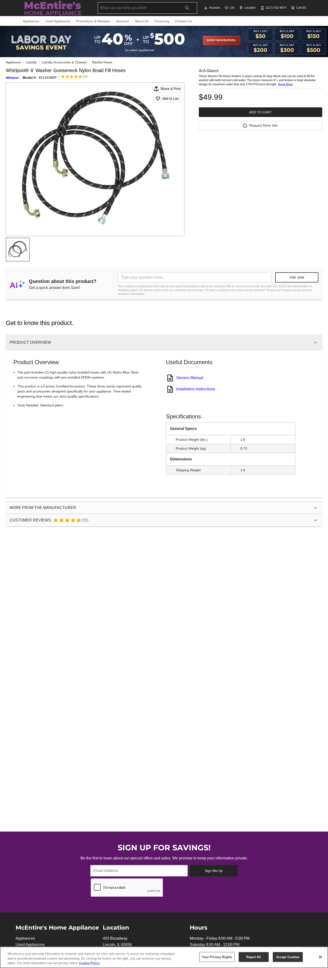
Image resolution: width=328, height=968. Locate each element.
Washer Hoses (102, 62)
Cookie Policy (89, 963)
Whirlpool (12, 78)
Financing (161, 21)
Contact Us (183, 21)
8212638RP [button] (48, 78)
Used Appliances (57, 21)
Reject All (253, 957)
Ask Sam (297, 277)
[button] (206, 8)
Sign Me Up (214, 871)
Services (122, 21)
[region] (164, 957)
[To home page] (53, 8)
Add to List (170, 98)
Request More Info (263, 125)
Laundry (31, 62)
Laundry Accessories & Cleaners (64, 62)
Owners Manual (189, 378)
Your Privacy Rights (217, 957)
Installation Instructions (195, 389)
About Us (142, 21)
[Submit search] (187, 8)
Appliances (31, 21)
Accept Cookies (288, 957)
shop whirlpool (221, 40)
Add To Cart (260, 112)
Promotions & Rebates (93, 21)
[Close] (320, 957)
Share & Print (170, 89)
